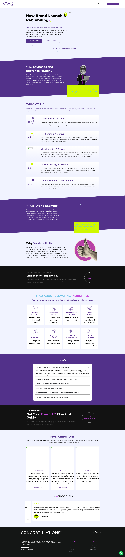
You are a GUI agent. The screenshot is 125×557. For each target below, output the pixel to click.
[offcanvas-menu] (121, 4)
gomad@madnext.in (27, 549)
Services (100, 4)
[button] (121, 553)
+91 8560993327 (25, 547)
